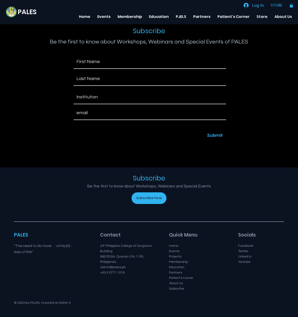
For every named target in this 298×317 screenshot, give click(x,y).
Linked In (244, 256)
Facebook (245, 245)
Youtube (244, 262)
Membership (178, 262)
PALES (27, 12)
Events (174, 251)
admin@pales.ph (113, 267)
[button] (291, 5)
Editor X (65, 302)
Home (173, 245)
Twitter (243, 251)
